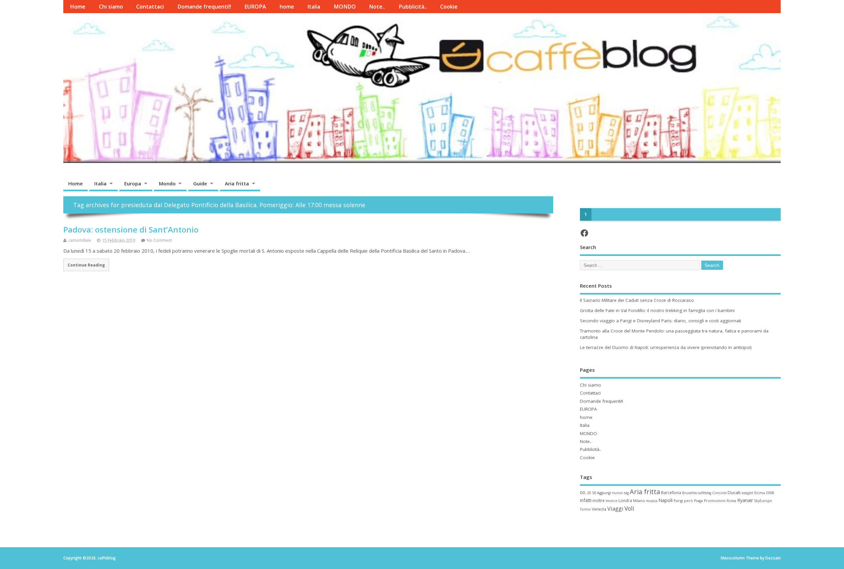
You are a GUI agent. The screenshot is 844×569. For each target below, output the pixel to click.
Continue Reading (86, 265)
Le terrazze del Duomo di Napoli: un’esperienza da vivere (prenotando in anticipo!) (666, 347)
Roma (731, 500)
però (688, 500)
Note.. (377, 6)
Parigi (678, 500)
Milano (639, 500)
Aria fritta (237, 183)
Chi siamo (111, 6)
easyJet (747, 492)
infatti (585, 500)
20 (589, 492)
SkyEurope (763, 500)
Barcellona (671, 492)
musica (651, 500)
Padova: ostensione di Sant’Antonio (130, 229)
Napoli (665, 500)
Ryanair (745, 500)
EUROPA (255, 6)
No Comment (159, 240)
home (287, 6)
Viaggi (615, 508)
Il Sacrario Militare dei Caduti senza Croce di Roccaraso (637, 300)
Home (77, 6)
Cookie (449, 6)
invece (612, 500)
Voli (629, 508)
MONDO (345, 6)
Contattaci (150, 6)
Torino (585, 509)
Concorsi (719, 492)
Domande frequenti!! (204, 6)
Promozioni (715, 500)
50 (594, 492)
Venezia (599, 509)
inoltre (598, 500)
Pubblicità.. (413, 6)
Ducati (734, 492)
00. (583, 492)
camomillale (79, 240)
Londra (625, 500)
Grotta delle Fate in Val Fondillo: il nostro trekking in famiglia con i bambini (657, 310)
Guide (200, 183)
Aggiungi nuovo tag (613, 492)
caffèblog (704, 492)
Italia (313, 6)
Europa (132, 183)
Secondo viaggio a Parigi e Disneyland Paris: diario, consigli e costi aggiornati (660, 321)
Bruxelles (689, 492)
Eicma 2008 (764, 492)
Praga (698, 500)
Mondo (167, 183)
